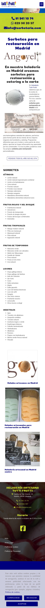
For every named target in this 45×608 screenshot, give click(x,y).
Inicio (6, 538)
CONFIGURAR (13, 598)
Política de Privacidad (12, 551)
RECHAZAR (32, 598)
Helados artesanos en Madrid (22, 382)
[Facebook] (23, 530)
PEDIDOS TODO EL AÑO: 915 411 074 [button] (22, 158)
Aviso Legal (9, 543)
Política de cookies (12, 592)
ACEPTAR (22, 604)
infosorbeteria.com (24, 27)
